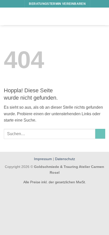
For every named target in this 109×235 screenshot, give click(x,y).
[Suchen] (96, 3)
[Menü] (7, 16)
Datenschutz (65, 159)
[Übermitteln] (100, 134)
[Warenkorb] (102, 16)
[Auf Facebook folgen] (13, 4)
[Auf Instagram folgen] (18, 4)
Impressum (43, 159)
